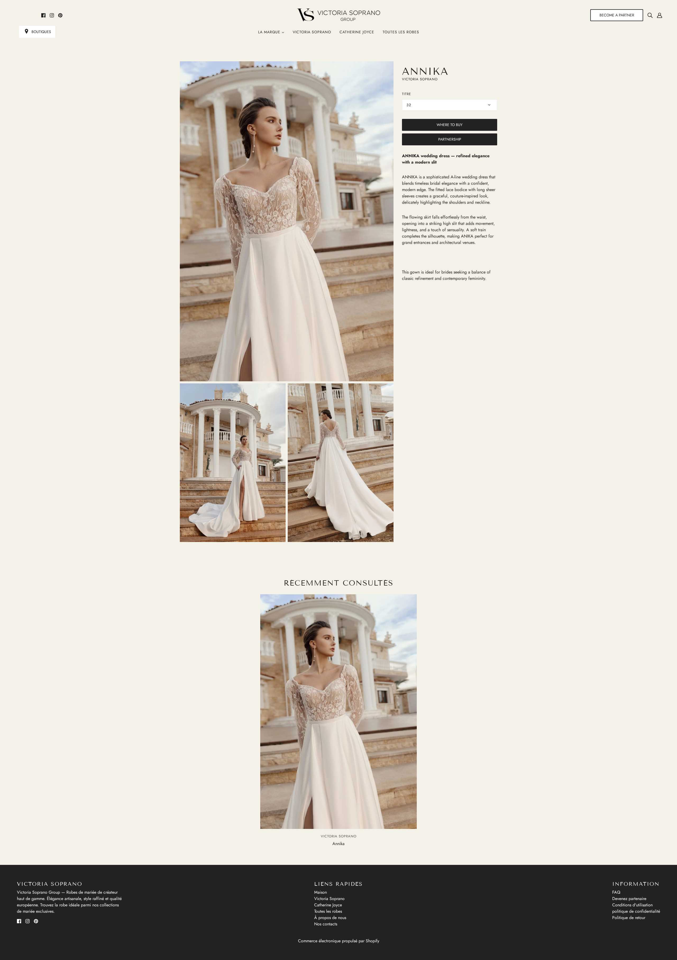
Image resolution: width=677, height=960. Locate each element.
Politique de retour (628, 918)
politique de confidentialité (636, 911)
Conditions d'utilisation (632, 905)
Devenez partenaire (629, 899)
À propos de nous (330, 918)
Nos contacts (325, 924)
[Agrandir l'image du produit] (287, 221)
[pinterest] (60, 15)
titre (406, 93)
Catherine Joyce (357, 32)
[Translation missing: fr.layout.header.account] (659, 15)
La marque (270, 32)
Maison (320, 892)
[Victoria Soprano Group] (338, 15)
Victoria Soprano (312, 32)
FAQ (616, 892)
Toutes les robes (401, 32)
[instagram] (52, 15)
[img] (650, 15)
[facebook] (43, 15)
